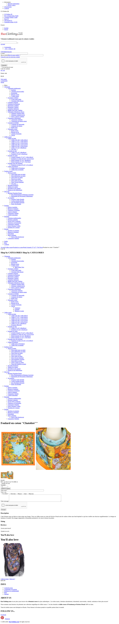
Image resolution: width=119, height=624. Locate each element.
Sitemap (6, 594)
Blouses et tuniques (13, 208)
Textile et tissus (8, 171)
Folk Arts (6, 191)
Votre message (5, 501)
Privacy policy (12, 5)
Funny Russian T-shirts (14, 226)
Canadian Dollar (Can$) (10, 17)
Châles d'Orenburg (13, 166)
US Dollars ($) (8, 14)
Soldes (6, 241)
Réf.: (2, 482)
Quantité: (3, 485)
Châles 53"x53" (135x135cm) (19, 143)
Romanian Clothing (13, 107)
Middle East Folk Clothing (15, 110)
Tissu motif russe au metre (18, 174)
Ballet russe (14, 127)
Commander (4, 81)
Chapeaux (17, 308)
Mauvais (31, 493)
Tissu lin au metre (16, 179)
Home (2, 82)
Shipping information (13, 3)
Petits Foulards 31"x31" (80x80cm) (21, 160)
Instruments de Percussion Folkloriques (22, 196)
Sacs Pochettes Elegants (17, 202)
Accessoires (11, 198)
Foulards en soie (12, 151)
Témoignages (8, 7)
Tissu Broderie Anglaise (17, 359)
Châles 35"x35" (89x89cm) (18, 148)
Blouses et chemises (13, 232)
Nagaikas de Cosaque (14, 227)
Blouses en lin (15, 132)
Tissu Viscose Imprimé (17, 182)
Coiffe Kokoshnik (13, 215)
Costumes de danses (16, 126)
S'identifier (4, 51)
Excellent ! (5, 493)
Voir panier (4, 79)
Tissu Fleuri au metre (17, 177)
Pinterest (7, 619)
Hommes (6, 216)
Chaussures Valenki (13, 213)
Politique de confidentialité (11, 591)
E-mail (2, 53)
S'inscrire (9, 51)
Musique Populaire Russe (15, 193)
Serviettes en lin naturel (14, 188)
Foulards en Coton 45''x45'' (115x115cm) (22, 158)
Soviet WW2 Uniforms (14, 221)
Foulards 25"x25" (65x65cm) (19, 154)
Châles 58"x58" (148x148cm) (19, 140)
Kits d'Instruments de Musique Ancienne (22, 194)
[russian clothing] (12, 35)
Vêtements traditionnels (14, 88)
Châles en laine (12, 138)
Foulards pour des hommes (15, 163)
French (6, 29)
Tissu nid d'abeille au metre (18, 364)
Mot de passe (4, 55)
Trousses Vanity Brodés (17, 199)
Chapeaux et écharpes (14, 210)
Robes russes (14, 130)
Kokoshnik (14, 93)
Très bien (13, 493)
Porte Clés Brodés (16, 204)
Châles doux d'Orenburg (18, 168)
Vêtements (7, 87)
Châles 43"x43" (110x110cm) (19, 146)
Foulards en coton (13, 155)
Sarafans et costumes (13, 230)
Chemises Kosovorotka (17, 91)
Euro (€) (6, 19)
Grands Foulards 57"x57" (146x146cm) (22, 157)
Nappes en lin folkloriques (15, 190)
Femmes (6, 205)
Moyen (20, 493)
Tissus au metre (12, 173)
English (6, 28)
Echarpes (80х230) (16, 325)
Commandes (7, 47)
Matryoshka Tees (19, 267)
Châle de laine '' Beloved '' (8, 579)
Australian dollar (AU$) (10, 22)
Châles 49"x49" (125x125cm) (19, 144)
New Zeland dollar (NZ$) (11, 16)
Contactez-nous (8, 588)
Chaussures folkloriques (14, 118)
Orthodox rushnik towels (18, 115)
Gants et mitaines (12, 212)
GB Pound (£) (8, 20)
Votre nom (3, 490)
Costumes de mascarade (17, 124)
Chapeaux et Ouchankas (14, 223)
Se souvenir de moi (7, 67)
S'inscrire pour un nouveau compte (10, 57)
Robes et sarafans (12, 207)
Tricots (13, 135)
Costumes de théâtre (13, 123)
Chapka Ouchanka (16, 133)
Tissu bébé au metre (16, 361)
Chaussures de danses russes (19, 121)
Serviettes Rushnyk (13, 185)
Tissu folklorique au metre (18, 176)
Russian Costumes (13, 219)
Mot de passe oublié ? (14, 55)
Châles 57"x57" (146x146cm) (19, 141)
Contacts (6, 8)
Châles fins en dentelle (17, 169)
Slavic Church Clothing (17, 116)
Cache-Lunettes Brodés (17, 201)
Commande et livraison (10, 589)
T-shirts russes (15, 96)
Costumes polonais (13, 102)
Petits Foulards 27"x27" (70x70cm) (21, 162)
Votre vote (3, 492)
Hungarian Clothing (13, 105)
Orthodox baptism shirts (17, 113)
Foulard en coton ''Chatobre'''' (19, 423)
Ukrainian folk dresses (17, 101)
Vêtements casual (12, 129)
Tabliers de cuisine (13, 187)
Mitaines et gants (19, 311)
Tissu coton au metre (16, 180)
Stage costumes (12, 235)
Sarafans (13, 90)
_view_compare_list (9, 48)
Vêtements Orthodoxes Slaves (16, 112)
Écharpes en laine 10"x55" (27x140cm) (22, 165)
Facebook (3, 614)
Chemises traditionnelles (14, 218)
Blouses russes (15, 94)
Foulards (17, 309)
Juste (25, 493)
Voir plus (14, 149)
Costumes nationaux (13, 108)
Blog (5, 243)
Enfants (6, 229)
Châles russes (8, 137)
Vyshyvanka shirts (16, 99)
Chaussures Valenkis (16, 119)
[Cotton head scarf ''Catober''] (53, 470)
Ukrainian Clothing (13, 98)
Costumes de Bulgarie (14, 104)
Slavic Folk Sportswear (17, 237)
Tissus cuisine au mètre (17, 362)
